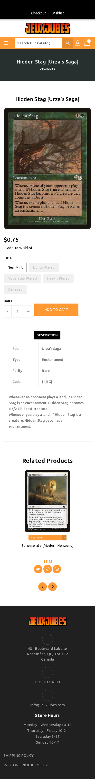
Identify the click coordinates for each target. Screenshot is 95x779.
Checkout (38, 13)
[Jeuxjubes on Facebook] (43, 5)
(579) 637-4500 (47, 682)
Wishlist (58, 13)
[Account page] (78, 43)
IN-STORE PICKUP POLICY (26, 765)
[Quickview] (38, 569)
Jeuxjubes (48, 68)
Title (8, 258)
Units (8, 301)
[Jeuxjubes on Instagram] (52, 5)
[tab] (47, 335)
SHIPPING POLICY (19, 755)
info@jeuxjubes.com (47, 705)
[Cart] (88, 43)
